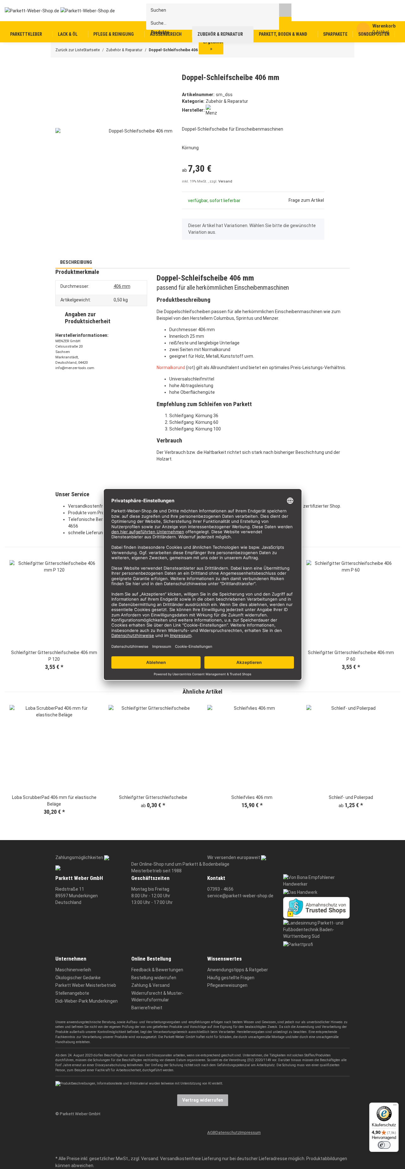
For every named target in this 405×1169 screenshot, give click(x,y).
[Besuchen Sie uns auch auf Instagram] (59, 1149)
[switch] (384, 1145)
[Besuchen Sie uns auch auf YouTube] (59, 1139)
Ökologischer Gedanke (78, 977)
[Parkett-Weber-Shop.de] (55, 10)
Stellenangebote (72, 993)
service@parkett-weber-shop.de (240, 895)
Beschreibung (75, 262)
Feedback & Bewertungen (157, 969)
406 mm (122, 286)
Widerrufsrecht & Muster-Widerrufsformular (157, 996)
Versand (225, 181)
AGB (211, 1132)
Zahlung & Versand (150, 985)
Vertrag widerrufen (202, 1100)
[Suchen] (285, 9)
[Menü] (395, 1106)
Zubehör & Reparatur (227, 101)
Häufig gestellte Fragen (230, 977)
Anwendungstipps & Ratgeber (237, 969)
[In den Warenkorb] (59, 69)
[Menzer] (211, 110)
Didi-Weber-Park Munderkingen (86, 1001)
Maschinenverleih (73, 969)
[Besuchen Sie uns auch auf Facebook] (59, 1130)
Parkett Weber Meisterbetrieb (85, 985)
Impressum (250, 1132)
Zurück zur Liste (69, 50)
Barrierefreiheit (146, 1007)
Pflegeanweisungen (227, 985)
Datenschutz (227, 1132)
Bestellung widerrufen (153, 977)
